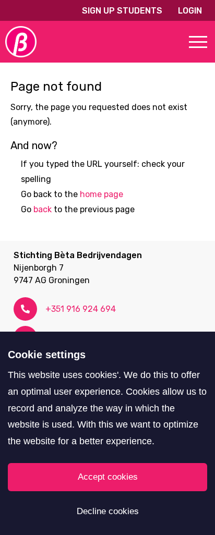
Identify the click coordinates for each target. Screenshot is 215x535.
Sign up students (122, 11)
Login (190, 11)
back (42, 209)
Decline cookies (108, 511)
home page (101, 194)
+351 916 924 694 (80, 309)
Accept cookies (108, 477)
